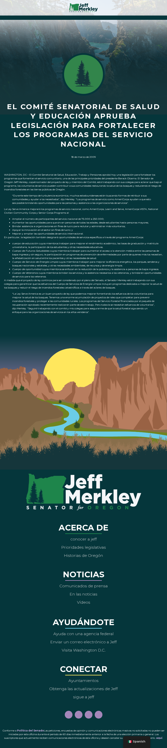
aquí (159, 737)
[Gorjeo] (98, 715)
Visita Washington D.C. (83, 650)
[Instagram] (78, 715)
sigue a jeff (83, 697)
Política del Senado (30, 730)
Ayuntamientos (83, 680)
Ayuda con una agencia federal (83, 634)
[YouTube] (88, 715)
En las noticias (83, 594)
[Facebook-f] (69, 715)
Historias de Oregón (83, 555)
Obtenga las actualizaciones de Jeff (83, 689)
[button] (83, 17)
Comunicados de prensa (83, 586)
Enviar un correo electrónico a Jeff (83, 642)
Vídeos (83, 602)
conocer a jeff (83, 539)
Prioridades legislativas (83, 547)
